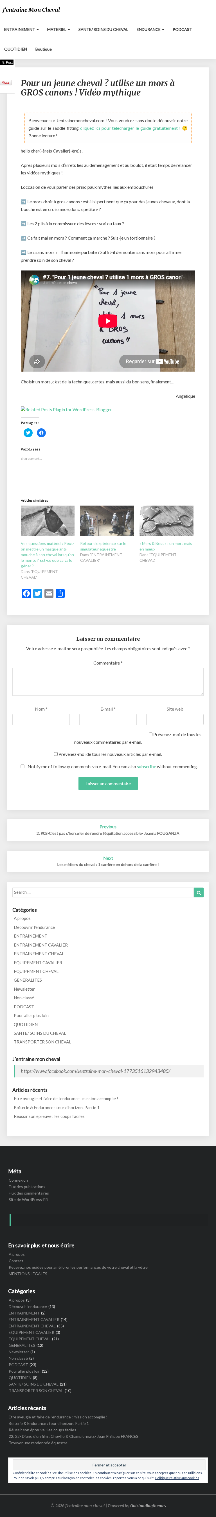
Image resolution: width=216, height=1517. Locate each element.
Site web (175, 708)
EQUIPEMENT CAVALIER (38, 962)
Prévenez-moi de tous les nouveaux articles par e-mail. (110, 754)
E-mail (108, 708)
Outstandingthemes (148, 1505)
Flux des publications (27, 1186)
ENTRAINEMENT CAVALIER (41, 944)
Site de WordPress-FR (28, 1199)
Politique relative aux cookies (177, 1478)
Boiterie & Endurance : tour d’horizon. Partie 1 (57, 1107)
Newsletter (24, 988)
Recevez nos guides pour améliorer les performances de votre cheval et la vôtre (78, 1267)
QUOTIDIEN (15, 49)
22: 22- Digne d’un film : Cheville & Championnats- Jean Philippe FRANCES (73, 1436)
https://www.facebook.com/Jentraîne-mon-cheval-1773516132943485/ (95, 1071)
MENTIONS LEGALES (28, 1273)
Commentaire (108, 662)
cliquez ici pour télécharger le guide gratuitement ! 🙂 (134, 128)
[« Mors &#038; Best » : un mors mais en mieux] (166, 521)
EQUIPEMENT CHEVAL (36, 971)
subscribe (146, 766)
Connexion (18, 1180)
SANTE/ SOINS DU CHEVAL (103, 29)
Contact (16, 1260)
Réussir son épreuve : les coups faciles (49, 1116)
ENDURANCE (149, 29)
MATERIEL (57, 29)
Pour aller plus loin (31, 1015)
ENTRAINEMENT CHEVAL (39, 953)
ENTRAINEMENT (20, 29)
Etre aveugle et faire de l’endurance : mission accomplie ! (66, 1098)
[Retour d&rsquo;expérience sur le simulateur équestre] (107, 521)
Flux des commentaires (29, 1193)
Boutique (43, 49)
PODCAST (182, 29)
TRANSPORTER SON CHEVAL (42, 1041)
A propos (22, 918)
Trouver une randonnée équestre (38, 1442)
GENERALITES (28, 979)
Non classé (24, 997)
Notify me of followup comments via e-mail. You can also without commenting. (112, 766)
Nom (41, 708)
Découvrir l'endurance (34, 927)
